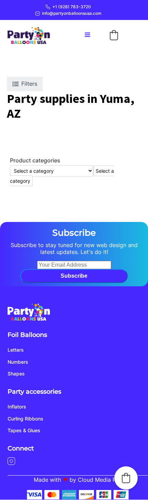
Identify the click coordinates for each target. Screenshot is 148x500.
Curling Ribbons (25, 419)
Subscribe (74, 276)
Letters (16, 350)
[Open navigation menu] (87, 35)
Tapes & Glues (24, 430)
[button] (114, 35)
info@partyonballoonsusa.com (72, 13)
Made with (47, 479)
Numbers (18, 362)
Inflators (17, 406)
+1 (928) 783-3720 (71, 6)
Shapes (16, 373)
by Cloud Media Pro (95, 479)
